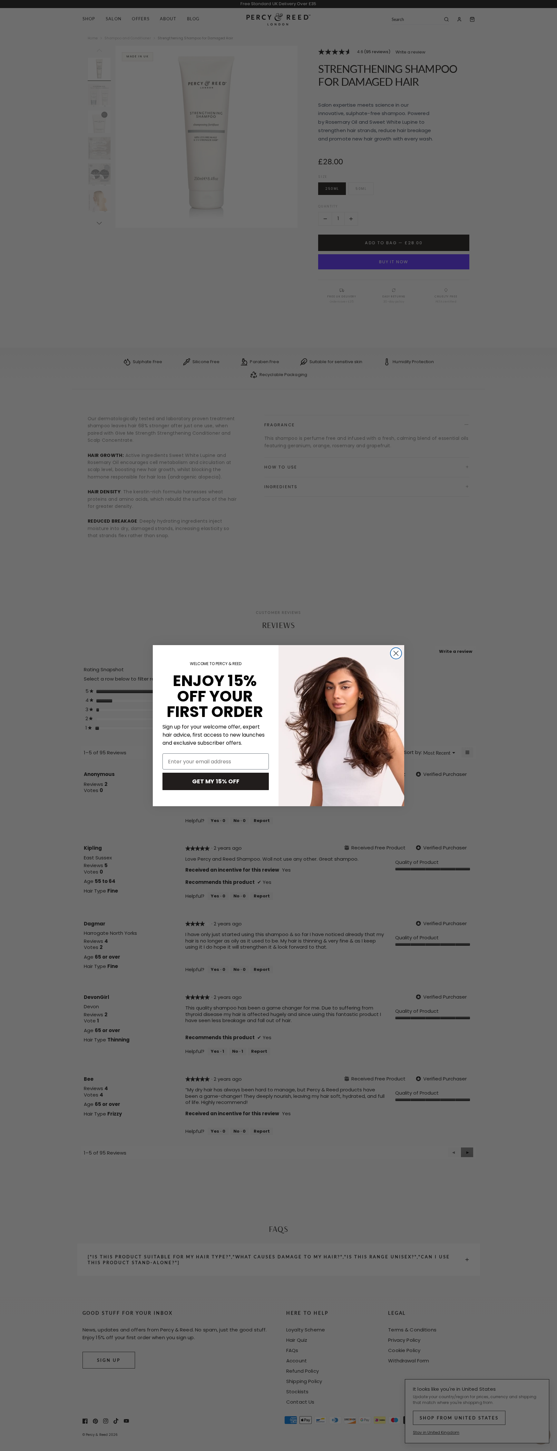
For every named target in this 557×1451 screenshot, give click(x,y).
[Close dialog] (396, 653)
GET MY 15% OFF (215, 781)
